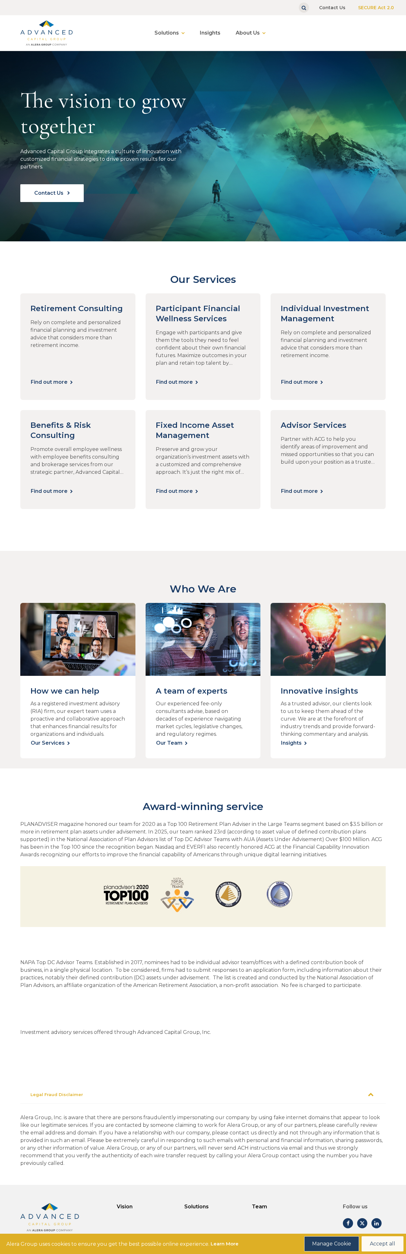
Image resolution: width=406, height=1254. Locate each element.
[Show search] (304, 8)
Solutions (166, 33)
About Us (248, 33)
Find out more (49, 382)
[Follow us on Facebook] (348, 1223)
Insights (210, 33)
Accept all (382, 1244)
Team (259, 1207)
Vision (125, 1207)
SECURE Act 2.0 (376, 7)
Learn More (225, 1244)
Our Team (169, 743)
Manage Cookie (331, 1244)
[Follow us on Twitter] (362, 1223)
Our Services (48, 743)
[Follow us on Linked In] (376, 1223)
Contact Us (332, 7)
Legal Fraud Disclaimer (56, 1094)
